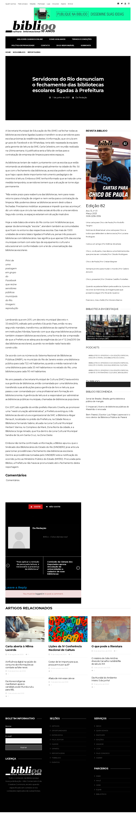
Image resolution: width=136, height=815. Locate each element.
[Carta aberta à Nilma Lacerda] (24, 629)
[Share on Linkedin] (60, 516)
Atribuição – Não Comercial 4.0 (25, 781)
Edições (32, 4)
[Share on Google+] (42, 516)
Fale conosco (23, 4)
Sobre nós (86, 45)
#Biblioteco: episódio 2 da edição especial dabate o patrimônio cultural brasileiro (109, 371)
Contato (45, 45)
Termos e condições (81, 39)
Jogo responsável (65, 45)
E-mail (8, 736)
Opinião (55, 749)
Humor (55, 744)
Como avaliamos (57, 39)
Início (98, 726)
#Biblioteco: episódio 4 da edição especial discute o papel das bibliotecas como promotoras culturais (109, 356)
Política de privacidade (23, 45)
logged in (39, 594)
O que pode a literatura (107, 646)
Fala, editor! (58, 740)
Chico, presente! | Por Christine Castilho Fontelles (107, 279)
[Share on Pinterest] (51, 516)
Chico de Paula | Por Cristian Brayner (101, 261)
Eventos (56, 762)
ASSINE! (99, 758)
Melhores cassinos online (30, 39)
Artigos (55, 726)
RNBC (98, 776)
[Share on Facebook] (25, 516)
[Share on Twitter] (33, 516)
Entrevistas (57, 735)
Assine (63, 4)
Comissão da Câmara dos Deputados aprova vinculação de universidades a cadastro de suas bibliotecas (60, 568)
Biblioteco (101, 794)
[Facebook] (118, 3)
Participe (41, 4)
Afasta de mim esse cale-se (61, 678)
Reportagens (58, 753)
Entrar (70, 4)
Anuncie (55, 4)
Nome (8, 726)
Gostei (37, 507)
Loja (48, 4)
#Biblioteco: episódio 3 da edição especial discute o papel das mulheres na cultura (109, 364)
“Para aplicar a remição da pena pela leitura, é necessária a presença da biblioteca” (27, 565)
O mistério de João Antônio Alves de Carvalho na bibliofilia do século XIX (106, 661)
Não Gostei (54, 507)
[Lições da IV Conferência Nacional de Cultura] (68, 629)
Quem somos (10, 4)
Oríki (98, 785)
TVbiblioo (56, 758)
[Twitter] (122, 3)
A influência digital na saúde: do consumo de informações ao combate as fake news (20, 665)
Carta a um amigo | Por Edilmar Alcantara (103, 244)
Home (8, 52)
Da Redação (81, 97)
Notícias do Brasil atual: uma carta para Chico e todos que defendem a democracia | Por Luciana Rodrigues (107, 233)
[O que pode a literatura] (111, 629)
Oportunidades (59, 731)
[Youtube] (125, 3)
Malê (98, 781)
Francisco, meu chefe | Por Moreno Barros (104, 300)
